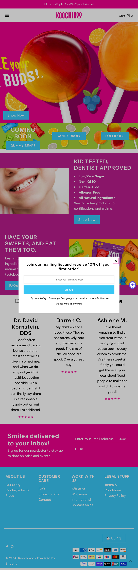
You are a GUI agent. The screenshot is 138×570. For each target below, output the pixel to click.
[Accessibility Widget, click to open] (132, 285)
